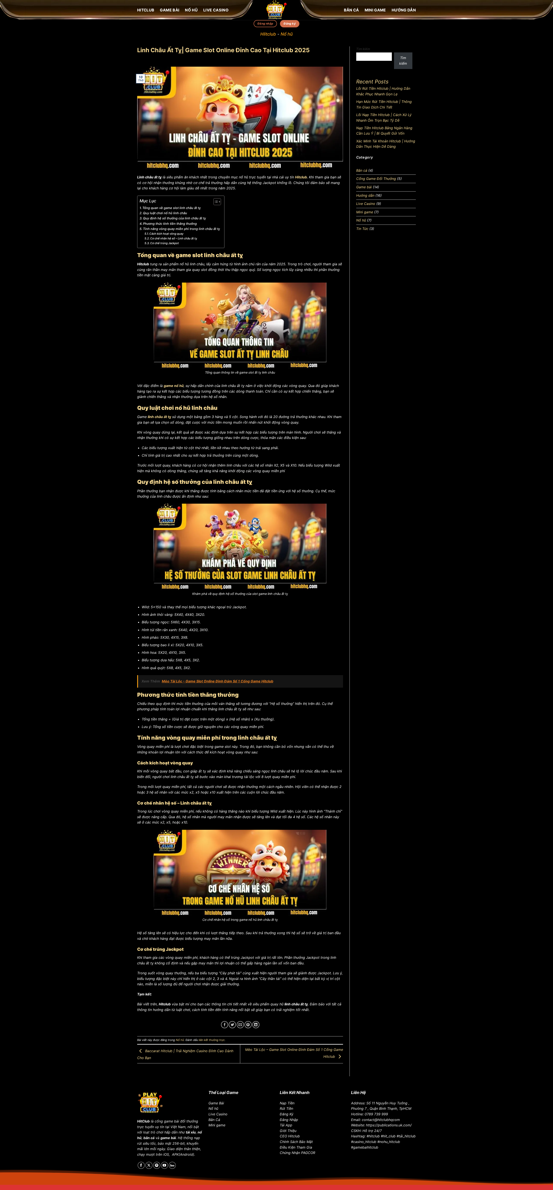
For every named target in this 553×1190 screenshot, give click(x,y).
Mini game (375, 10)
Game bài (169, 10)
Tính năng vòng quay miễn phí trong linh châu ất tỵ (181, 229)
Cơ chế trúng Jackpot (164, 243)
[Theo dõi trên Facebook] (141, 1165)
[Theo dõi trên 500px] (172, 1165)
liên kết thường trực (212, 1040)
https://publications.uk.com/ (389, 1125)
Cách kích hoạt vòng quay (166, 233)
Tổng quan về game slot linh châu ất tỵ (171, 208)
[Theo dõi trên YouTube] (164, 1165)
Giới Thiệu (288, 1131)
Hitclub (145, 10)
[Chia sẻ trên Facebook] (224, 1024)
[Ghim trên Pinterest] (248, 1024)
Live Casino (216, 10)
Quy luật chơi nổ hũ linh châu (165, 213)
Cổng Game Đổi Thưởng (376, 178)
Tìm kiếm (363, 49)
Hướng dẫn (404, 10)
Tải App (286, 1125)
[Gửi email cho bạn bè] (240, 1024)
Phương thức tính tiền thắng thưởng (170, 223)
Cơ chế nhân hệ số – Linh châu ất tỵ (173, 238)
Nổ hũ (191, 10)
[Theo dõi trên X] (149, 1165)
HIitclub (268, 34)
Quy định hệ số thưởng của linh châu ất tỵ (174, 218)
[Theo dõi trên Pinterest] (156, 1165)
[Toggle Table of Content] (215, 201)
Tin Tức (362, 228)
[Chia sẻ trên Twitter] (232, 1024)
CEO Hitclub (290, 1136)
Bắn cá (351, 10)
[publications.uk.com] (276, 10)
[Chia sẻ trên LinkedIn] (255, 1024)
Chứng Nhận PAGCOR (297, 1153)
